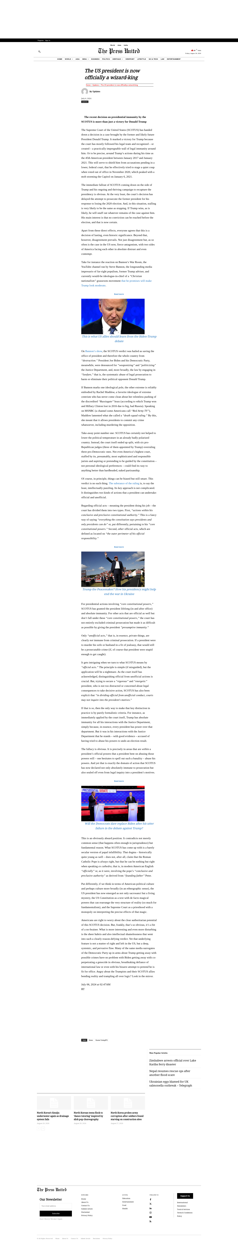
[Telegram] (151, 107)
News (91, 1040)
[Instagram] (150, 1213)
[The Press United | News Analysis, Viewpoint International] (119, 51)
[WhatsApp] (119, 107)
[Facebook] (100, 107)
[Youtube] (150, 1217)
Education (126, 1198)
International (182, 1202)
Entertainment (128, 1202)
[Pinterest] (132, 107)
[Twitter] (150, 1204)
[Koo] (202, 107)
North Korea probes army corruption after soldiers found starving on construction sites (127, 1116)
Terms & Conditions (184, 1213)
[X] (107, 107)
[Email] (138, 107)
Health (125, 1208)
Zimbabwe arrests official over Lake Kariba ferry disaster (172, 1062)
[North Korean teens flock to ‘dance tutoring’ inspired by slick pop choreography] (91, 1103)
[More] (208, 107)
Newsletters (181, 1206)
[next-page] (43, 1128)
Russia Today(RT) (102, 1040)
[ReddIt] (113, 107)
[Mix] (157, 107)
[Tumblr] (145, 107)
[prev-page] (38, 1128)
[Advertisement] (119, 19)
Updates (95, 85)
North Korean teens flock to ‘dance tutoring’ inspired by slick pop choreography (88, 1116)
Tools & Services (183, 1209)
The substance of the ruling (124, 483)
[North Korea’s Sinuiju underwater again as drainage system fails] (54, 1103)
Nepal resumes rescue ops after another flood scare (169, 1073)
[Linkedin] (126, 107)
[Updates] (85, 91)
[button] (39, 51)
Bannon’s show (93, 351)
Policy (179, 1216)
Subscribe (56, 1214)
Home (88, 85)
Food (124, 1205)
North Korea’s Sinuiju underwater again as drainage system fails (53, 1116)
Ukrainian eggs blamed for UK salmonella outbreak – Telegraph (170, 1083)
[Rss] (150, 1221)
